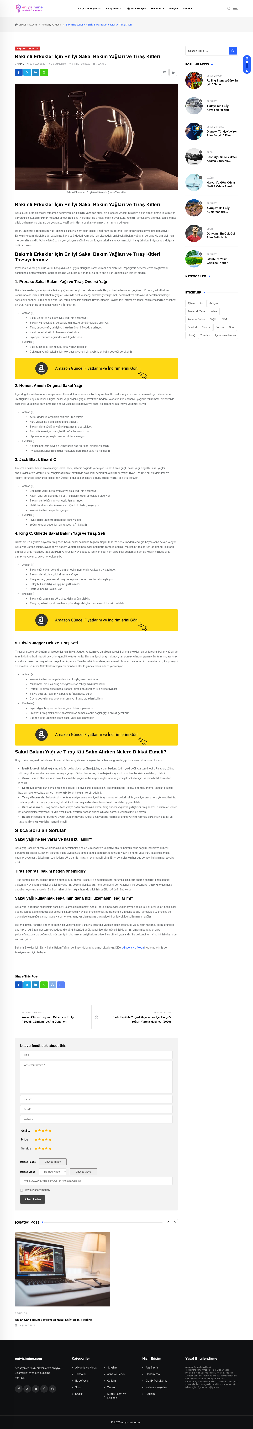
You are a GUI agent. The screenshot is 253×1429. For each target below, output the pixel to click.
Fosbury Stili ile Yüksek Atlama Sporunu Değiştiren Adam (222, 161)
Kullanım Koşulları (156, 1387)
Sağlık (210, 178)
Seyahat (212, 101)
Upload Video (27, 1171)
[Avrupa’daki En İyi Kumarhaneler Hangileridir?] (194, 207)
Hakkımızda (153, 1374)
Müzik (218, 76)
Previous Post (35, 1012)
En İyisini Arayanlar (89, 8)
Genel (210, 76)
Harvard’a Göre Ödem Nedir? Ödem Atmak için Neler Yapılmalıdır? (221, 186)
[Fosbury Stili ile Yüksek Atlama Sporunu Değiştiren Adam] (194, 156)
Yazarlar (187, 8)
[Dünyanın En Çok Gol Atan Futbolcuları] (194, 233)
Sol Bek (220, 327)
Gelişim (213, 303)
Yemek (111, 1387)
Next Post (160, 1012)
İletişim (173, 8)
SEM (224, 319)
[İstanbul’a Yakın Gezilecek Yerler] (194, 258)
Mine (21, 64)
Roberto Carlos (196, 319)
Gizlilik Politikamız (156, 1380)
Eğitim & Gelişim (136, 8)
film (202, 303)
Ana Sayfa (152, 1367)
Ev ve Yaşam (82, 1380)
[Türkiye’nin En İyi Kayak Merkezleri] (194, 105)
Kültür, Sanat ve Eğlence (116, 1395)
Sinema (219, 127)
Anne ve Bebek (116, 1374)
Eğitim (191, 303)
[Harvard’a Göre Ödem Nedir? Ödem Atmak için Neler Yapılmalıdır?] (194, 182)
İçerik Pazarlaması (225, 335)
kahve (214, 311)
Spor (210, 152)
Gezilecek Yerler (197, 311)
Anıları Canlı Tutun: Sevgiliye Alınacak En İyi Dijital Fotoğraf (53, 1319)
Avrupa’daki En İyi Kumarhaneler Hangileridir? (218, 212)
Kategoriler (112, 8)
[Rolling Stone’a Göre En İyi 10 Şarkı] (194, 80)
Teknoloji (21, 1313)
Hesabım (156, 8)
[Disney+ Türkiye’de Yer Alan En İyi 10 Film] (194, 131)
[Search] (229, 8)
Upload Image (28, 1162)
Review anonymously (37, 1190)
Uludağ (191, 335)
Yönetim (205, 335)
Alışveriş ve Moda (133, 947)
